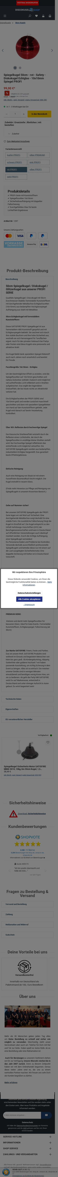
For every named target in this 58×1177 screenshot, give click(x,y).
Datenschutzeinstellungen (29, 593)
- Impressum (29, 604)
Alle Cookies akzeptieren (29, 599)
